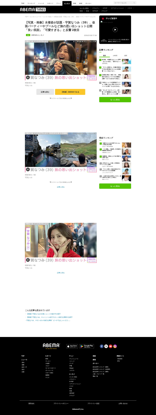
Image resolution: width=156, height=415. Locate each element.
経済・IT (24, 367)
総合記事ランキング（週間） (101, 371)
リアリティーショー (117, 8)
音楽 (87, 11)
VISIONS (119, 359)
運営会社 (31, 403)
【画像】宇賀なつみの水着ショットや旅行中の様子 (43, 314)
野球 (47, 359)
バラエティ (95, 8)
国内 (23, 362)
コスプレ (71, 370)
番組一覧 (95, 376)
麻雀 (80, 3)
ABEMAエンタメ (37, 35)
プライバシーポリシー (61, 403)
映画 (81, 11)
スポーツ (50, 3)
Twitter (106, 346)
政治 (23, 369)
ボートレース (49, 370)
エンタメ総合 (84, 8)
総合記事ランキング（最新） (101, 367)
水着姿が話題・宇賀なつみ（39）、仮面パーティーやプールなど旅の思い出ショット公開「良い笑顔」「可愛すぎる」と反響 (92, 16)
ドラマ (129, 8)
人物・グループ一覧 (98, 374)
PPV (118, 361)
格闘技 (47, 375)
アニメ (58, 3)
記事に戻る (61, 187)
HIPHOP (95, 11)
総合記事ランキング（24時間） (102, 369)
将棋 (74, 3)
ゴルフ (47, 366)
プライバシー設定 (93, 403)
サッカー (48, 361)
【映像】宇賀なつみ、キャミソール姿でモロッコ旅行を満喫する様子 (49, 317)
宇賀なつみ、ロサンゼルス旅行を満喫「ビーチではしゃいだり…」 (48, 320)
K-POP (105, 8)
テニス (47, 377)
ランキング (31, 3)
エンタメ (67, 3)
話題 (23, 372)
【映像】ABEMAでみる (70, 92)
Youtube (110, 346)
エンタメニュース (35, 16)
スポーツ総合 (49, 373)
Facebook (101, 346)
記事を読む (45, 92)
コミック (71, 361)
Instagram (115, 346)
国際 (23, 365)
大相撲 (47, 363)
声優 (70, 366)
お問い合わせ (123, 403)
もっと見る (115, 100)
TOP (22, 3)
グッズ (71, 363)
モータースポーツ (51, 368)
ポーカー (88, 3)
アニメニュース (73, 359)
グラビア (104, 11)
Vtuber (71, 368)
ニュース (41, 3)
